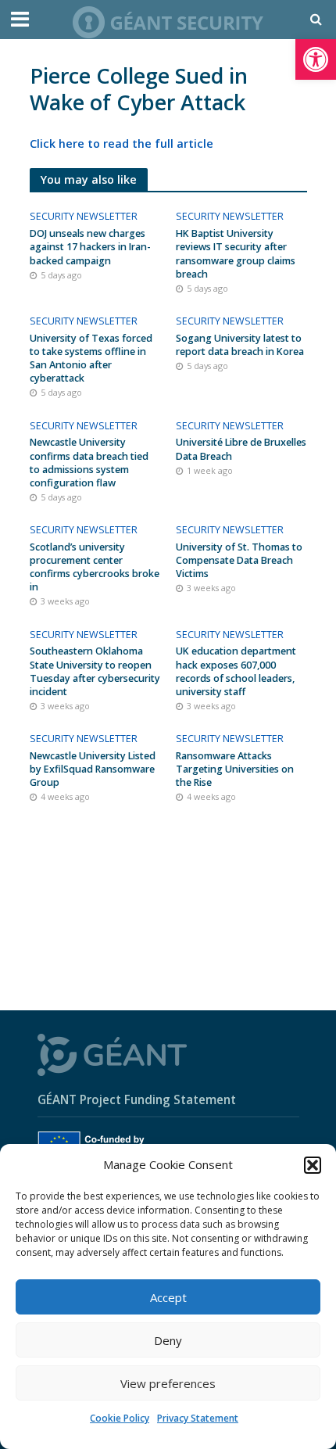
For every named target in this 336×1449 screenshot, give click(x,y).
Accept (168, 1297)
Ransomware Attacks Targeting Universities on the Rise (235, 769)
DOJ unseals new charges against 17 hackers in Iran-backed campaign (90, 247)
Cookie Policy (119, 1418)
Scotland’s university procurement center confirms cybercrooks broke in (94, 567)
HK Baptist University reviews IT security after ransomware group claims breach (235, 253)
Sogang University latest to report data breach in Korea (240, 345)
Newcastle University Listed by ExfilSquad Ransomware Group (92, 769)
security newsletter (84, 216)
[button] (315, 59)
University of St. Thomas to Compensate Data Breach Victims (239, 560)
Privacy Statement (197, 1418)
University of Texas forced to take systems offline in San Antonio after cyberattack (91, 358)
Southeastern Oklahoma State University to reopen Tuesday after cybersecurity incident (95, 671)
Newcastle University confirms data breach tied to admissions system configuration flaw (89, 462)
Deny (168, 1340)
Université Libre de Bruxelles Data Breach (241, 449)
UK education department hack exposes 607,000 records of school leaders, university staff (236, 671)
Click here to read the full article (121, 143)
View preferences (168, 1383)
